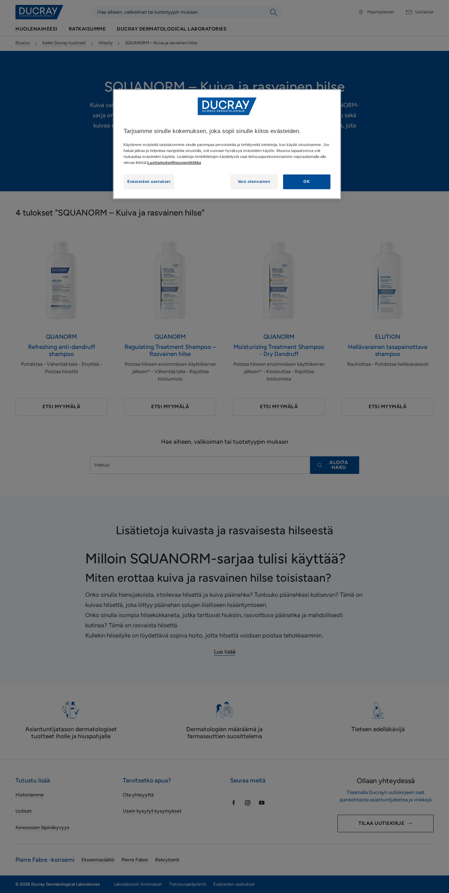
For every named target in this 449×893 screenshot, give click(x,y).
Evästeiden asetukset (148, 181)
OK (306, 181)
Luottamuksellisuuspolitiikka (174, 162)
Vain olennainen (254, 181)
